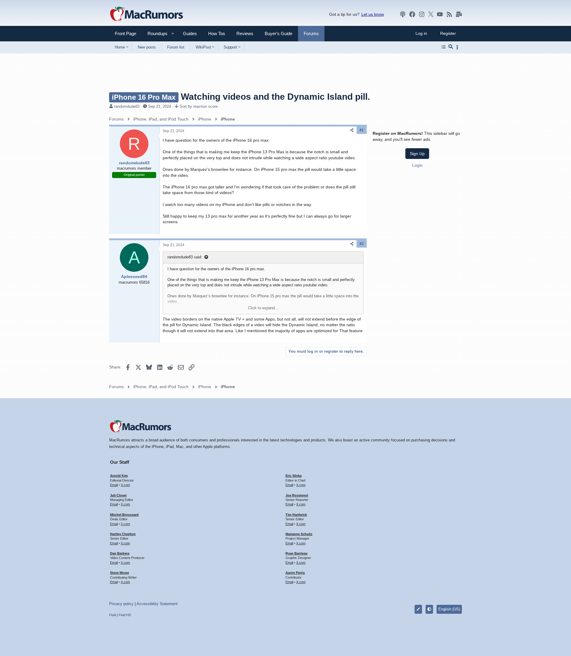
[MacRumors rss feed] (449, 14)
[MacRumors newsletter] (459, 14)
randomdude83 (126, 106)
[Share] (352, 130)
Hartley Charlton (123, 534)
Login (417, 165)
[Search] (451, 47)
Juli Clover (118, 495)
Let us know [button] (372, 14)
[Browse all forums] (443, 47)
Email (114, 485)
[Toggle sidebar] (458, 47)
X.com (125, 485)
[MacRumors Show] (403, 14)
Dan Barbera (119, 553)
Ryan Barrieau (297, 553)
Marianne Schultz (299, 534)
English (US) (449, 609)
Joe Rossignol (297, 495)
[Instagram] (422, 14)
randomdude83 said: (184, 257)
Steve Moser (119, 572)
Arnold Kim (119, 475)
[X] (431, 14)
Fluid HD (125, 615)
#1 (362, 130)
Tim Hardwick (296, 514)
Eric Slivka (294, 475)
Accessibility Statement (157, 604)
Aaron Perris (295, 572)
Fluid (112, 615)
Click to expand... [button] (263, 308)
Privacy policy (121, 604)
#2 (362, 244)
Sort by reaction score (199, 106)
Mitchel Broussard (124, 514)
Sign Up (417, 153)
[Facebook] (412, 14)
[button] (155, 33)
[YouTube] (440, 14)
